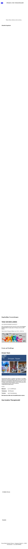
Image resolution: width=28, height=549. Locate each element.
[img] (14, 12)
